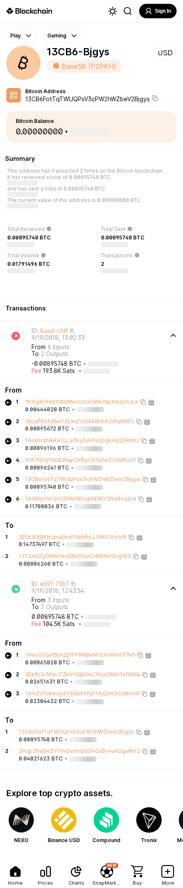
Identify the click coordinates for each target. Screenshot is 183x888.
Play (15, 35)
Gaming (56, 35)
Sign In (163, 11)
